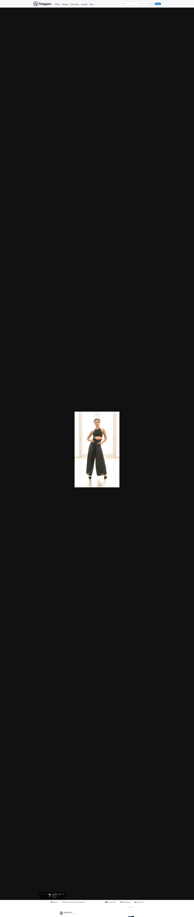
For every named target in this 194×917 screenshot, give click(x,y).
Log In (152, 3)
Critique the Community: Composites (73, 902)
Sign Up (158, 3)
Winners (55, 902)
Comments (139, 902)
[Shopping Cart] (148, 3)
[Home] (42, 4)
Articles (57, 4)
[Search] (145, 4)
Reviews (65, 4)
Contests (84, 4)
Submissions (126, 902)
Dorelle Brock (68, 912)
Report (131, 907)
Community (74, 4)
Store (91, 4)
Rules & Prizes (111, 902)
